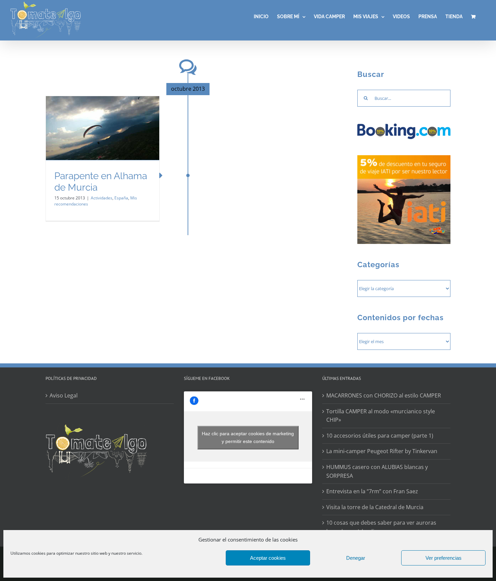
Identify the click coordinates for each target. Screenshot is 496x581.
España (121, 198)
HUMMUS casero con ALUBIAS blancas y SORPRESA (377, 471)
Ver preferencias (443, 558)
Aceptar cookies (268, 558)
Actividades (101, 198)
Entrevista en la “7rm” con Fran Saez (372, 491)
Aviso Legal (64, 395)
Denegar (355, 558)
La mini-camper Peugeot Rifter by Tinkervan (381, 451)
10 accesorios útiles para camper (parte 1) (379, 435)
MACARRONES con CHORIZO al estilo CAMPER (383, 395)
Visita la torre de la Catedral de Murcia (374, 507)
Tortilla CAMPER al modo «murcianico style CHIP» (380, 416)
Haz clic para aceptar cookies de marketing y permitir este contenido (248, 437)
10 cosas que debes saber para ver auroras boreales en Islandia (381, 527)
